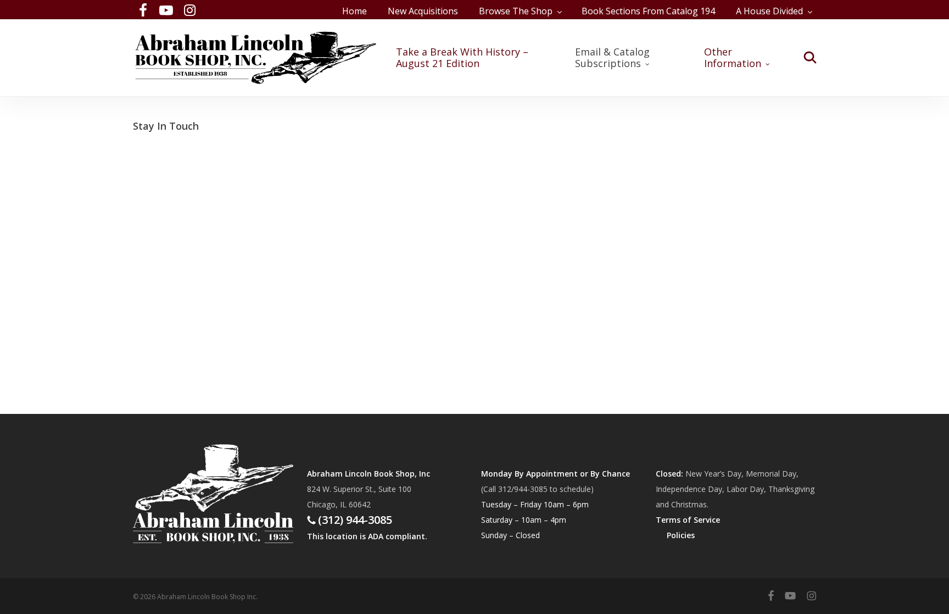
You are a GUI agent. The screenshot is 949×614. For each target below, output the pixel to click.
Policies (681, 535)
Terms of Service (688, 520)
